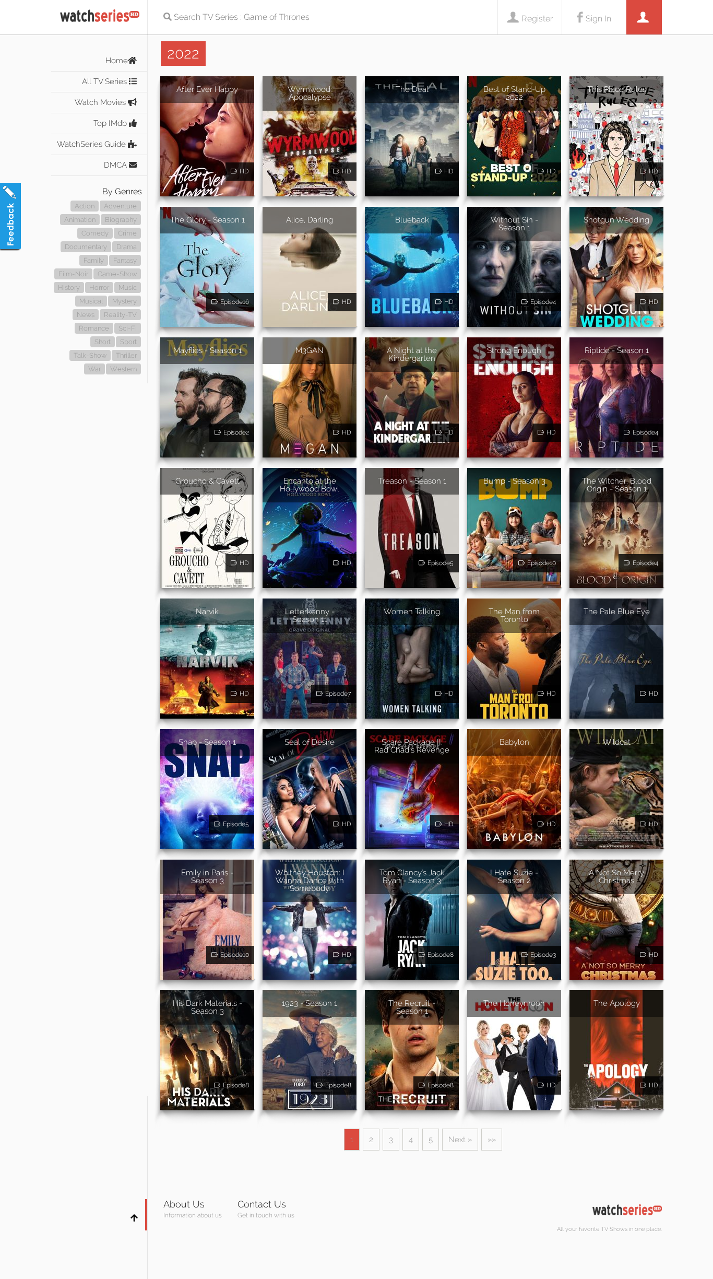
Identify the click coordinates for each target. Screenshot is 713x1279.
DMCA (116, 165)
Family (94, 260)
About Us (184, 1204)
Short (102, 342)
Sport (128, 342)
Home (116, 60)
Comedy (95, 233)
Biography (121, 220)
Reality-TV (120, 315)
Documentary (86, 247)
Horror (99, 287)
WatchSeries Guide (92, 144)
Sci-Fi (127, 328)
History (69, 287)
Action (84, 206)
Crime (127, 233)
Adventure (120, 206)
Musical (91, 301)
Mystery (124, 301)
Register (537, 19)
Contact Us (261, 1204)
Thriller (126, 355)
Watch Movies (101, 102)
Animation (80, 220)
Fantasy (125, 260)
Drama (126, 247)
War (94, 369)
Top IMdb (111, 123)
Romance (94, 328)
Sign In (598, 19)
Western (123, 369)
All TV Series (105, 81)
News (85, 315)
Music (127, 287)
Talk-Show (90, 355)
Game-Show (117, 274)
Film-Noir (73, 274)
